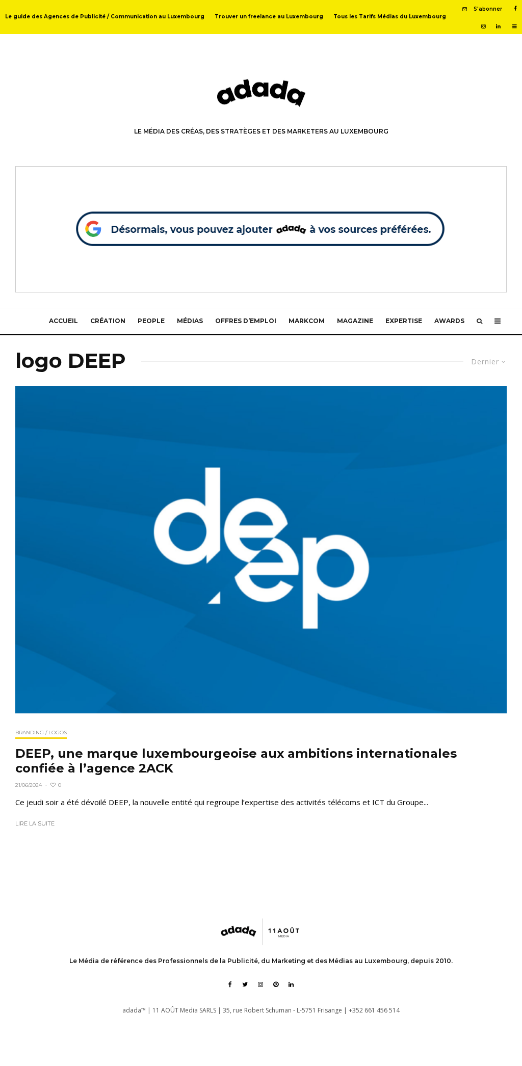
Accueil (63, 321)
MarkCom (307, 321)
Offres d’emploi (245, 321)
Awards (449, 321)
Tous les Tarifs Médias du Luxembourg (389, 16)
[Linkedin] (498, 26)
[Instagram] (483, 26)
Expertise (403, 321)
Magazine (355, 321)
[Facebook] (515, 8)
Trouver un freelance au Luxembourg (269, 16)
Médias (190, 321)
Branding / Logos (41, 732)
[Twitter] (245, 984)
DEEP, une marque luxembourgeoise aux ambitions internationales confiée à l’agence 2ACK (236, 761)
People (151, 321)
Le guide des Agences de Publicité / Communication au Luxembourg (104, 16)
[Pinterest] (275, 984)
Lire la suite (35, 823)
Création (107, 321)
